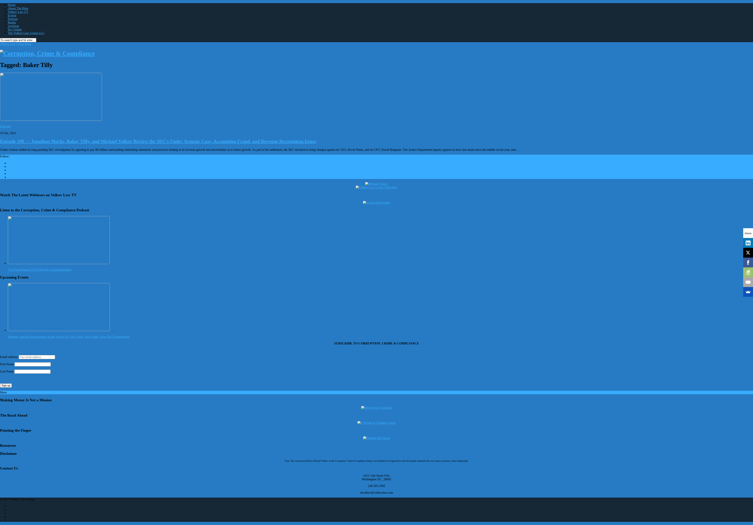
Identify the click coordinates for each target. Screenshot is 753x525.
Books (12, 22)
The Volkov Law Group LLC (26, 33)
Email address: (9, 357)
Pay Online (15, 29)
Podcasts (5, 126)
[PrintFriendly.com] (748, 272)
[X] (748, 253)
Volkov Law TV (18, 12)
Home (11, 4)
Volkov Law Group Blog (15, 43)
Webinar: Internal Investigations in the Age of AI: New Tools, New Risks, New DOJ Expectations (68, 336)
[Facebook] (748, 262)
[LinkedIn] (748, 243)
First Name (7, 364)
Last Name (7, 371)
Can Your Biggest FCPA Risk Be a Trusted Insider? (40, 269)
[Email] (748, 282)
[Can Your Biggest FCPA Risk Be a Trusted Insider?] (59, 263)
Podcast (12, 19)
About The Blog (18, 8)
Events (12, 15)
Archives (13, 26)
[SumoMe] (748, 292)
